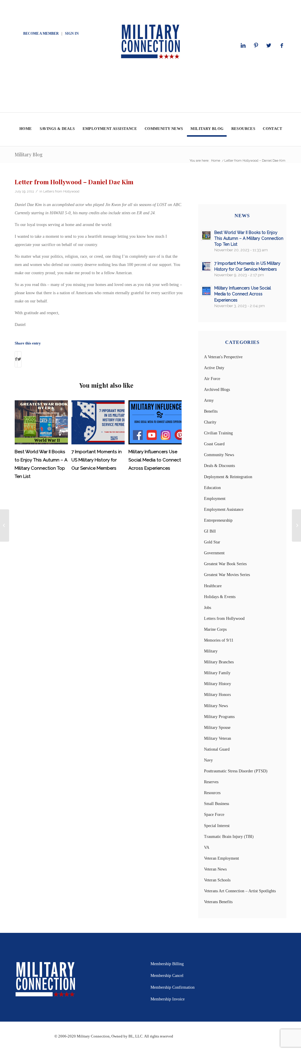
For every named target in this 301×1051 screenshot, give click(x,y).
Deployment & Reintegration (228, 477)
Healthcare (213, 586)
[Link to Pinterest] (256, 45)
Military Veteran (217, 738)
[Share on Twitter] (19, 359)
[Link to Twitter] (269, 45)
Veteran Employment (221, 858)
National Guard (217, 749)
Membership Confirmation (172, 987)
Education (212, 488)
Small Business (216, 803)
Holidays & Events (219, 597)
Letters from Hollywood (61, 191)
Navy (208, 760)
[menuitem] (25, 129)
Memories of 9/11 (218, 640)
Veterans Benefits (218, 902)
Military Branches (219, 662)
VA (206, 847)
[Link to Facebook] (281, 45)
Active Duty (214, 368)
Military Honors (217, 694)
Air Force (212, 378)
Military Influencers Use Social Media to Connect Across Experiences (154, 460)
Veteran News (215, 869)
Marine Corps (215, 629)
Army (209, 400)
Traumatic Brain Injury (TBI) (229, 836)
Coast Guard (214, 444)
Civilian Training (218, 433)
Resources (212, 793)
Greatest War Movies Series (227, 575)
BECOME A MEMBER (41, 33)
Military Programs (219, 716)
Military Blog (29, 154)
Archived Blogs (217, 389)
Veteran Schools (217, 880)
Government (214, 553)
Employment (214, 498)
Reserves (211, 782)
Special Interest (217, 826)
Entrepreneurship (218, 520)
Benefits (211, 411)
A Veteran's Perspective (223, 357)
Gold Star (212, 542)
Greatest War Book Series (225, 564)
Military (211, 651)
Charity (210, 422)
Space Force (214, 814)
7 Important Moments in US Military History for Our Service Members (96, 460)
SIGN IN (72, 33)
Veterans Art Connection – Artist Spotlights (240, 891)
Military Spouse (217, 727)
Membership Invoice (167, 999)
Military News (216, 706)
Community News (219, 455)
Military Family (217, 673)
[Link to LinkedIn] (243, 45)
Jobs (207, 607)
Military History (217, 684)
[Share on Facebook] (16, 359)
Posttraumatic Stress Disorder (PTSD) (235, 771)
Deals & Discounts (219, 465)
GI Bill (210, 531)
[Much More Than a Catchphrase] (4, 525)
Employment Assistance (223, 509)
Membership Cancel (166, 975)
